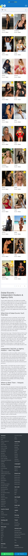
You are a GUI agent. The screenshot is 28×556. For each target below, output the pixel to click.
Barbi (15, 187)
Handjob (2, 477)
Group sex (3, 475)
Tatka (3, 53)
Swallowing (3, 502)
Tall (1, 539)
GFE (2, 470)
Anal (2, 439)
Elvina (3, 75)
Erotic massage (4, 458)
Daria (15, 277)
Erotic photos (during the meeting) (6, 461)
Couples (2, 442)
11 (24, 286)
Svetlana (16, 30)
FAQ (15, 542)
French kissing (4, 468)
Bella (15, 232)
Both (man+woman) (5, 523)
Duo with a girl (4, 456)
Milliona (4, 277)
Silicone (16, 470)
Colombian (17, 448)
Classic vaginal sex (5, 441)
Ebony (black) (4, 547)
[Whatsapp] (2, 6)
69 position (3, 437)
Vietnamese (17, 461)
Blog (15, 540)
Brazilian (16, 447)
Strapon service (4, 497)
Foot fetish (3, 466)
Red (15, 494)
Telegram (22, 553)
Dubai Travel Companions (20, 534)
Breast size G (17, 484)
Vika (3, 254)
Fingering (3, 464)
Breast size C (17, 478)
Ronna (16, 75)
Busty (2, 530)
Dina (15, 120)
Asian (2, 545)
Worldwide (17, 525)
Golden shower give (5, 471)
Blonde (16, 489)
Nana (3, 120)
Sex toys (2, 494)
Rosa (3, 98)
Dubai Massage (18, 537)
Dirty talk (3, 453)
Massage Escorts (18, 532)
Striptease (3, 499)
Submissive (3, 501)
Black (16, 492)
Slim (2, 537)
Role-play (3, 490)
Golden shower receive (5, 473)
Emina (3, 232)
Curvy (2, 532)
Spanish (16, 455)
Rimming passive (4, 489)
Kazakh (16, 450)
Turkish (16, 457)
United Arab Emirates (19, 547)
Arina (15, 53)
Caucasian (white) (18, 435)
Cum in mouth (4, 446)
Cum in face (3, 444)
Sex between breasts (5, 492)
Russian (16, 454)
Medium (16, 500)
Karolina (4, 165)
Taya (15, 142)
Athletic (2, 528)
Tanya (3, 187)
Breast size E (17, 482)
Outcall (2, 513)
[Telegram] (5, 6)
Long (16, 502)
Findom (2, 463)
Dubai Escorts (17, 530)
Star (15, 512)
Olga (15, 254)
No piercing (17, 517)
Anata (15, 165)
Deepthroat (3, 451)
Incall (2, 511)
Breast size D (17, 480)
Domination (3, 455)
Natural (16, 468)
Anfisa (3, 30)
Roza (15, 98)
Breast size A (17, 475)
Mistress (2, 482)
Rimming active (4, 487)
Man (2, 522)
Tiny (2, 541)
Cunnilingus (3, 449)
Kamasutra (3, 478)
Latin (16, 437)
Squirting (3, 496)
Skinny (2, 535)
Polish (16, 452)
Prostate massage (4, 485)
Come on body (4, 448)
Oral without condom (5, 483)
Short (16, 499)
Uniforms (3, 504)
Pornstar (2, 517)
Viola (3, 142)
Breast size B (17, 477)
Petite (2, 534)
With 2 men (3, 506)
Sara (15, 210)
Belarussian (17, 445)
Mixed (16, 438)
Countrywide (17, 523)
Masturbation (3, 480)
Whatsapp (8, 553)
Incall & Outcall (4, 514)
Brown (16, 490)
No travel (16, 522)
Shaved (16, 507)
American (16, 443)
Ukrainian (16, 459)
